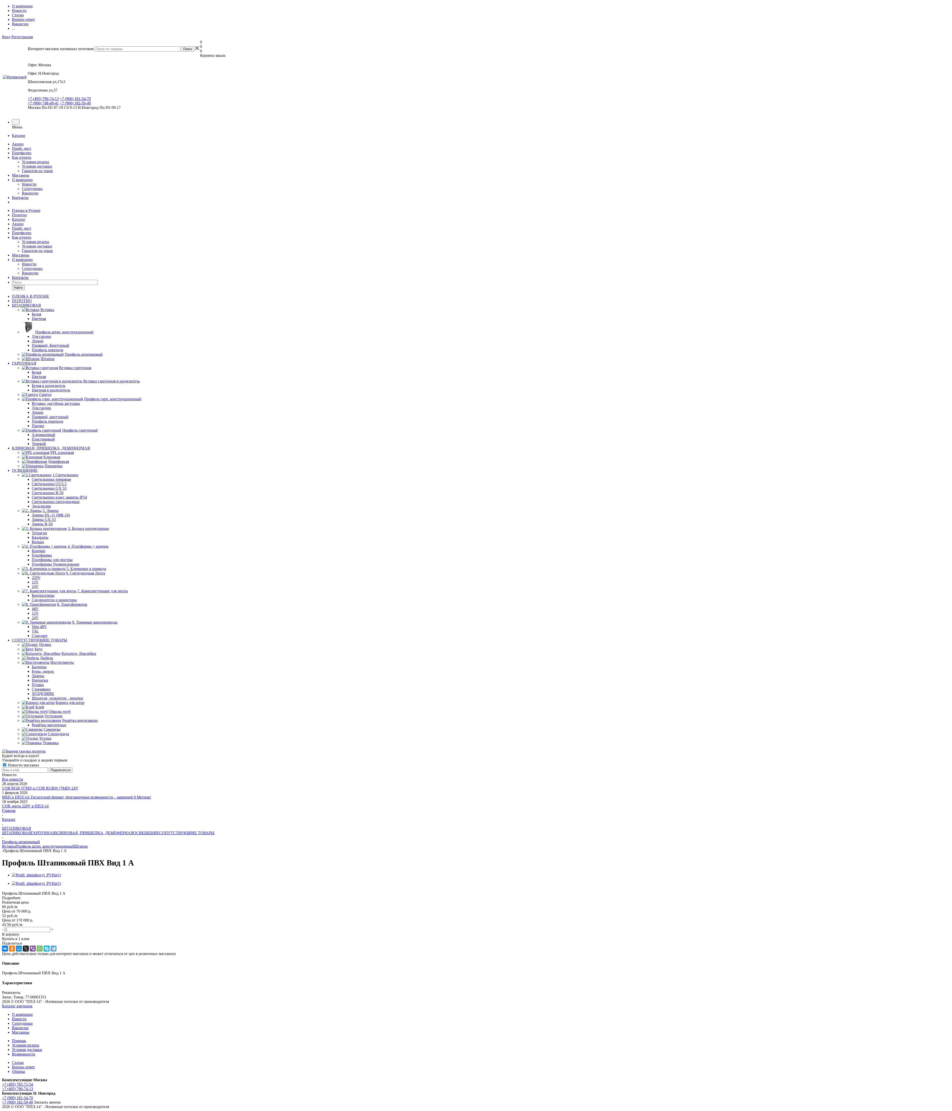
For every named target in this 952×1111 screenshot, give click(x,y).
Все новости (12, 779)
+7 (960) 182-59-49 (75, 103)
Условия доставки (37, 166)
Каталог (19, 135)
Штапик (81, 846)
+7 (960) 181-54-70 (75, 98)
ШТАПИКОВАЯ (16, 833)
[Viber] (33, 949)
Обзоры (18, 1071)
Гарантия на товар (37, 171)
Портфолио (21, 153)
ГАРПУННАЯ (43, 833)
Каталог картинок (17, 1006)
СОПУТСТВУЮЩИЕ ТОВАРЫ (186, 833)
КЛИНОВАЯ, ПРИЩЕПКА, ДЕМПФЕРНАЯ (94, 833)
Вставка (9, 846)
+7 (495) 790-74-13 (43, 98)
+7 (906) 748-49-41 (43, 103)
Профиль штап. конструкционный (45, 846)
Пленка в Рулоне (26, 210)
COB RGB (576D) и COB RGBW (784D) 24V (40, 788)
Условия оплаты (35, 162)
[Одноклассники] (12, 949)
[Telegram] (54, 949)
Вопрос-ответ (23, 1067)
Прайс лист (21, 148)
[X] (26, 949)
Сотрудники (32, 189)
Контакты (20, 197)
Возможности (23, 1054)
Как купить (21, 157)
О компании (22, 180)
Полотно (19, 215)
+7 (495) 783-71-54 (17, 1084)
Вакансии (30, 193)
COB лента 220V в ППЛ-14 (25, 806)
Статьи (18, 1062)
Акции (18, 144)
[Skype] (47, 949)
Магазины (20, 175)
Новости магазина (23, 765)
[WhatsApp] (40, 949)
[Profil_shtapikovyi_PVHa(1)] (36, 875)
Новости (29, 184)
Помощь (19, 1041)
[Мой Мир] (19, 949)
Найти (18, 287)
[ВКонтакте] (5, 949)
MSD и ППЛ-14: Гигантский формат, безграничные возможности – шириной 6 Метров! (76, 797)
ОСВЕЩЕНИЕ (146, 833)
